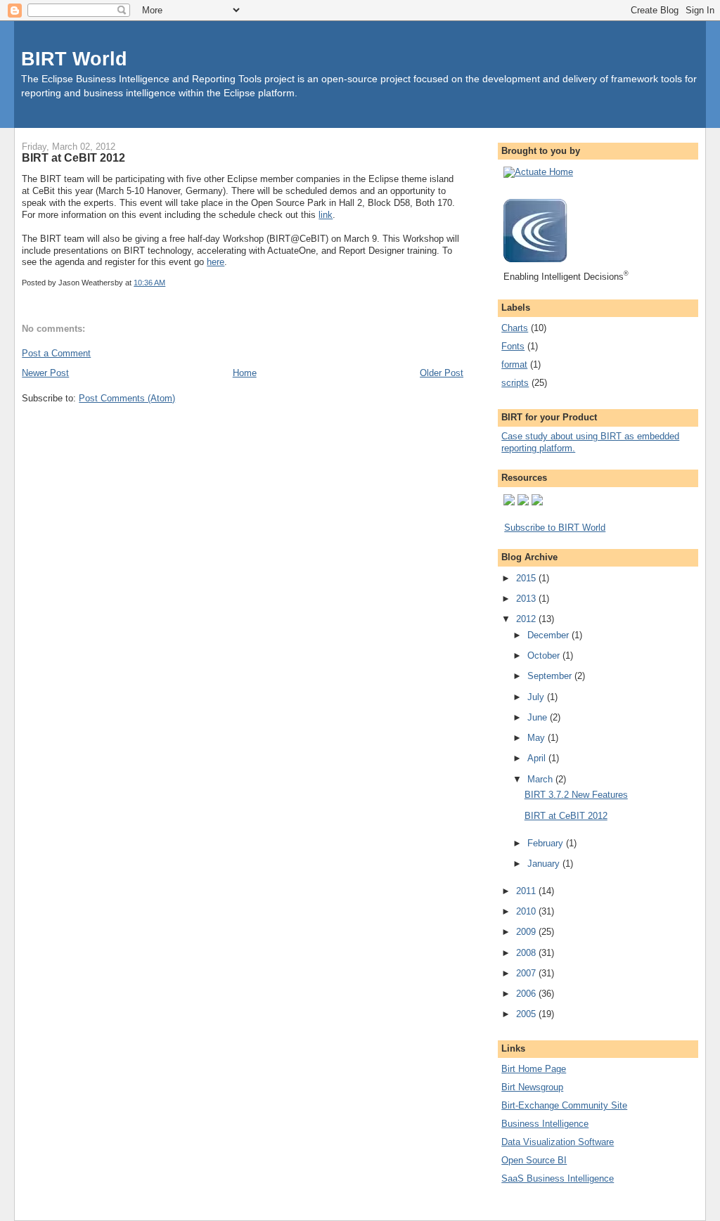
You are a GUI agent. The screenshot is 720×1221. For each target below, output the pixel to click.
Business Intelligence (545, 1123)
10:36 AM (149, 282)
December (549, 635)
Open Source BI (534, 1160)
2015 (527, 578)
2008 (527, 953)
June (538, 717)
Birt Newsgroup (532, 1087)
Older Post (441, 373)
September (550, 676)
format (514, 364)
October (544, 655)
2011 (527, 891)
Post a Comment (56, 353)
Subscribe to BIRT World (554, 527)
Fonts (513, 346)
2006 (527, 993)
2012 (527, 619)
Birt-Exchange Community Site (564, 1105)
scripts (515, 382)
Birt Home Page (533, 1069)
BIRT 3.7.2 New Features (576, 794)
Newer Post (45, 373)
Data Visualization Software (557, 1142)
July (537, 697)
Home (245, 373)
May (537, 737)
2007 (527, 973)
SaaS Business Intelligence (557, 1178)
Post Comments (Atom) (127, 398)
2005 (527, 1014)
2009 (527, 931)
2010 (527, 911)
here (215, 262)
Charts (514, 328)
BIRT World (74, 59)
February (546, 843)
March (541, 779)
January (544, 863)
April (537, 758)
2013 (527, 598)
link (326, 214)
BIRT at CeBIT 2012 (73, 157)
